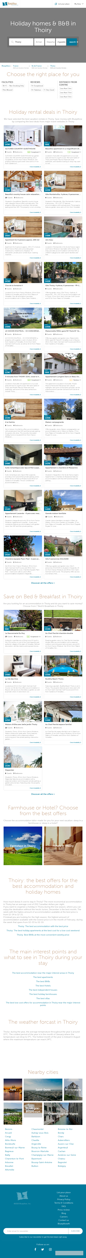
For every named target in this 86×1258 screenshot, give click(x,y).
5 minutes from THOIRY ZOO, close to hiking (24, 377)
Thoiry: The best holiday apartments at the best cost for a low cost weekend (43, 930)
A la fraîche (10, 422)
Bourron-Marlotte (40, 1151)
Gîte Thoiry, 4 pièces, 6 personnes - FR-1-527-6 (65, 285)
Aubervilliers (64, 1140)
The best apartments (43, 977)
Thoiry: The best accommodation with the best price (43, 926)
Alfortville (9, 1169)
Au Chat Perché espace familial (58, 724)
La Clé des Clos (11, 679)
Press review (64, 1209)
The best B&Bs (43, 981)
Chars (60, 1136)
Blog (63, 1213)
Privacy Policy (63, 1199)
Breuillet (9, 1166)
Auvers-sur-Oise (66, 1144)
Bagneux (9, 1151)
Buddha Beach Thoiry (54, 679)
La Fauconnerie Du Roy (15, 633)
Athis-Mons (10, 1140)
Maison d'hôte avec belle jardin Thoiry (21, 724)
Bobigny (62, 1166)
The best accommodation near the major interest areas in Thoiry (43, 973)
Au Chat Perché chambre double (59, 633)
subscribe (75, 1231)
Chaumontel (37, 1129)
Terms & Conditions (63, 1203)
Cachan (61, 1151)
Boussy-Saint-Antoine (41, 1162)
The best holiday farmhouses (43, 994)
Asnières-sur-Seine (67, 1155)
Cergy (8, 1136)
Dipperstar (9, 770)
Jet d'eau (49, 240)
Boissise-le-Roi (65, 1129)
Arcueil (8, 1133)
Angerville (36, 1144)
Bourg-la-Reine (39, 1147)
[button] (35, 1249)
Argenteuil (63, 1147)
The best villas (43, 998)
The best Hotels (43, 985)
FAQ (64, 1206)
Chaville (35, 1140)
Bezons (8, 1129)
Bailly (7, 1155)
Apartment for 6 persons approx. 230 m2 (22, 240)
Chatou (61, 1158)
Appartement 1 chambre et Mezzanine (61, 468)
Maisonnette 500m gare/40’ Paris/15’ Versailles (65, 331)
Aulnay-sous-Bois (39, 1133)
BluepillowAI (64, 1223)
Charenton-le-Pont (14, 1158)
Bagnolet (62, 1162)
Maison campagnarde (54, 422)
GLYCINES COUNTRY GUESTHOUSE (20, 149)
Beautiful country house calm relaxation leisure (25, 194)
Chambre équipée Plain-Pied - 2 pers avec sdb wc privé (28, 559)
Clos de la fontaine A (14, 285)
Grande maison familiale (55, 513)
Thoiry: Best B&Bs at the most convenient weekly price (43, 934)
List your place (64, 1192)
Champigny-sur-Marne (42, 1155)
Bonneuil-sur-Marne (15, 1147)
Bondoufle (10, 1144)
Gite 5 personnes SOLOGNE (57, 559)
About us (63, 1196)
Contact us (63, 1220)
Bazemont (36, 1158)
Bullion (34, 1166)
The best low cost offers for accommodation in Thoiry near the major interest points (43, 1003)
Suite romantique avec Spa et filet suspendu (23, 468)
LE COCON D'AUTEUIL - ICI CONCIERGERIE (23, 331)
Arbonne (9, 1162)
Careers (64, 1216)
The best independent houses (43, 990)
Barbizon (35, 1136)
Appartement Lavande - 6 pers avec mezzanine (25, 513)
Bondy (61, 1133)
